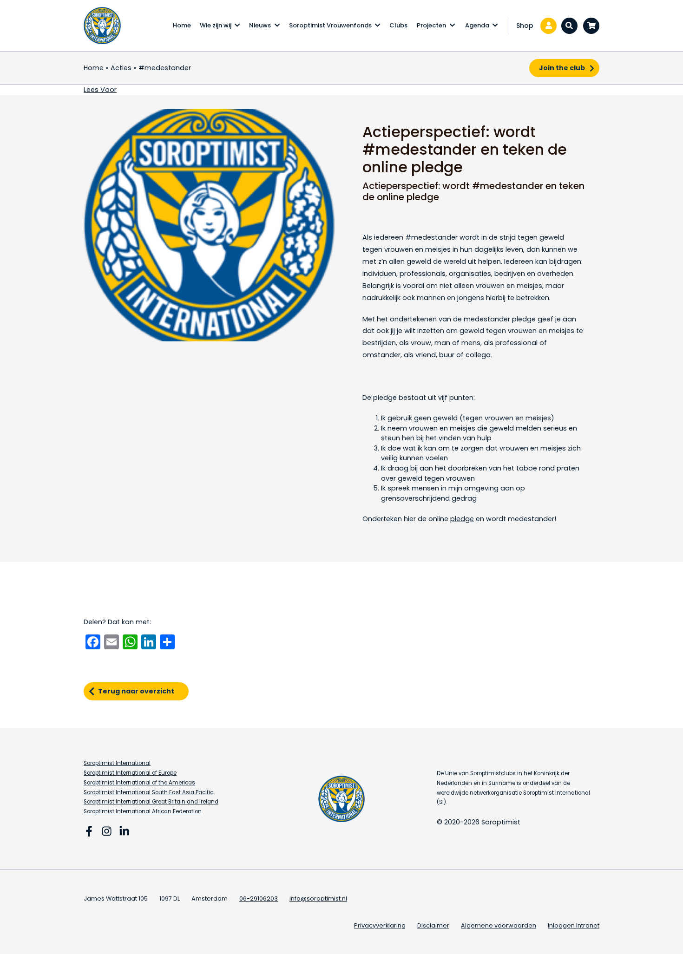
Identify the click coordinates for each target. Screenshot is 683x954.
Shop (524, 25)
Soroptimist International (117, 763)
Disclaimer (433, 925)
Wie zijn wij (215, 25)
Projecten (431, 25)
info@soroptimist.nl (318, 898)
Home (182, 25)
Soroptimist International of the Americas (139, 782)
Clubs (398, 25)
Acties (121, 67)
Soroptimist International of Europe (130, 773)
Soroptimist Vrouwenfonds (330, 25)
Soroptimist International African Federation (143, 811)
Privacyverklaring (380, 925)
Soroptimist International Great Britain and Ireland (151, 801)
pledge (462, 518)
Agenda (477, 25)
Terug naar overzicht (136, 691)
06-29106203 (258, 898)
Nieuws (260, 25)
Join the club (562, 67)
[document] (473, 191)
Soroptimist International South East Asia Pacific (148, 792)
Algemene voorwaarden (498, 925)
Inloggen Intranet (573, 925)
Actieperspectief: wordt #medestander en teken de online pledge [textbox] (464, 149)
